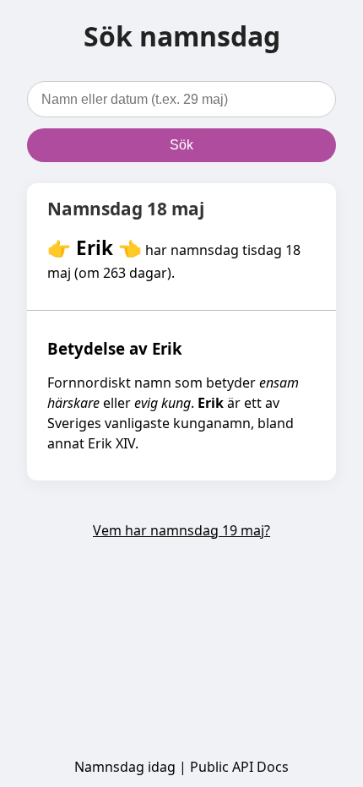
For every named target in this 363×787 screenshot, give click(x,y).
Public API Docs (239, 766)
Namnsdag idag (125, 766)
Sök (181, 145)
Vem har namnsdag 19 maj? (181, 530)
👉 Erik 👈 (94, 248)
